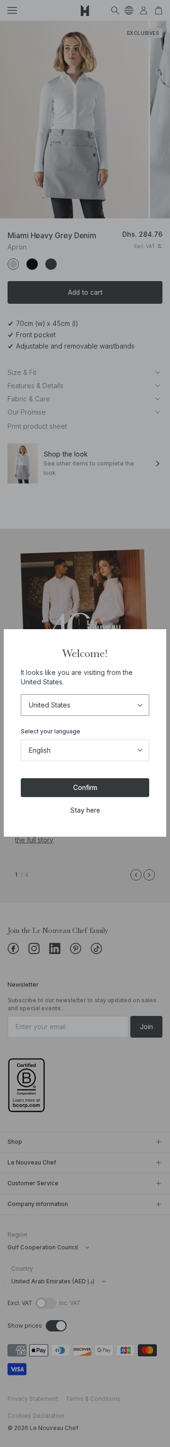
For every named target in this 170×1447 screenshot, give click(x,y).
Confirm (85, 787)
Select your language (50, 731)
